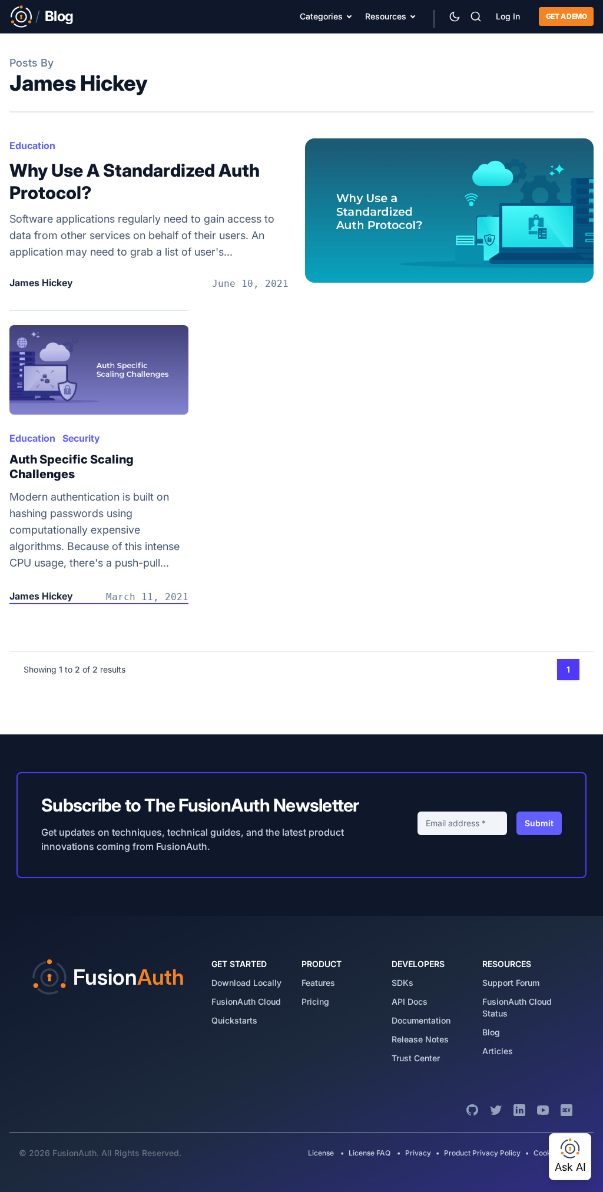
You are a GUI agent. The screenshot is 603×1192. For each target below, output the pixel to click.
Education (32, 145)
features (318, 983)
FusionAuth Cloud (246, 1001)
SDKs (402, 983)
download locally (246, 983)
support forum (510, 983)
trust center (416, 1058)
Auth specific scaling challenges (71, 466)
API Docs (410, 1001)
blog (491, 1032)
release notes (420, 1039)
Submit (539, 823)
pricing (315, 1001)
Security (81, 438)
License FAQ (369, 1152)
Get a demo (566, 16)
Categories (321, 16)
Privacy (418, 1152)
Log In (508, 16)
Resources (385, 16)
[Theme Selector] (454, 16)
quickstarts (234, 1020)
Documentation (421, 1020)
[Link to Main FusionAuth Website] (21, 16)
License (322, 1152)
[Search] (476, 16)
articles (497, 1051)
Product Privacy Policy (482, 1152)
